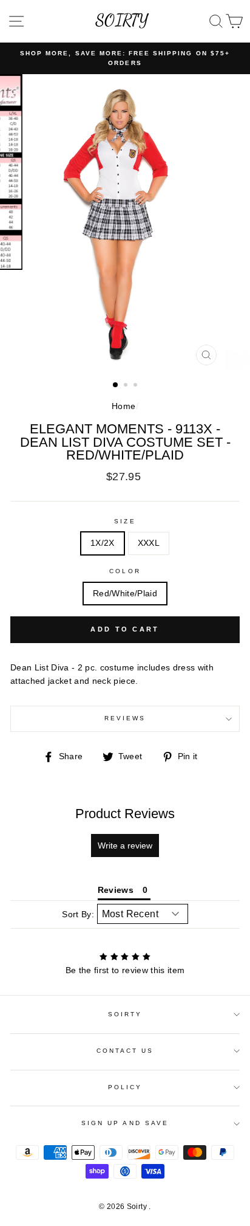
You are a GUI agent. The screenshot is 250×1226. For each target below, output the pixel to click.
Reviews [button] (115, 890)
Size (124, 521)
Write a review (125, 845)
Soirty (125, 1014)
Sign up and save (125, 1123)
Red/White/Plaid (125, 593)
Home (123, 406)
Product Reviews (125, 813)
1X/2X (102, 543)
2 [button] (127, 386)
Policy (125, 1087)
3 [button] (136, 386)
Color (124, 571)
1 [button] (116, 385)
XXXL (149, 543)
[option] (125, 59)
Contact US (125, 1050)
